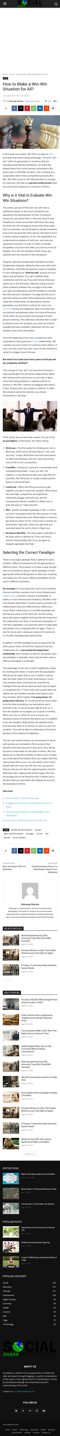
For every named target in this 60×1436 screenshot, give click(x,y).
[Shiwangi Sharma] (4, 101)
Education (7, 974)
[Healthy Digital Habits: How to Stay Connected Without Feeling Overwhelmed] (11, 1050)
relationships (9, 596)
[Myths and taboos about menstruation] (11, 1178)
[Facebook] (14, 108)
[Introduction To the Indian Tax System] (11, 1208)
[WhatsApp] (33, 108)
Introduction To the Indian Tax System (38, 1204)
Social (11, 74)
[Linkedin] (40, 108)
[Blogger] (16, 1411)
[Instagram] (37, 1411)
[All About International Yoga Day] (11, 1247)
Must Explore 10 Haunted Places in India (38, 1189)
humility (38, 830)
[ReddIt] (46, 108)
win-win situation (19, 838)
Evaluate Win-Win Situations (21, 830)
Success (40, 834)
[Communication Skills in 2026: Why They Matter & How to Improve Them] (11, 1035)
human (35, 341)
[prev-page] (4, 980)
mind (50, 154)
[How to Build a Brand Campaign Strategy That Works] (11, 1097)
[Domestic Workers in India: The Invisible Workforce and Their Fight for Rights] (11, 954)
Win (47, 834)
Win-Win (7, 838)
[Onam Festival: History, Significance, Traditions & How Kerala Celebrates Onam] (11, 1019)
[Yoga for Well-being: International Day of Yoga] (11, 1262)
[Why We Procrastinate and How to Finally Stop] (11, 1081)
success (7, 309)
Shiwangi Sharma (16, 101)
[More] (53, 108)
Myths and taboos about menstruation (38, 1174)
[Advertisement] (30, 39)
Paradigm (30, 834)
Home (5, 74)
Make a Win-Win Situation (13, 834)
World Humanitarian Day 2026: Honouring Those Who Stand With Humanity (36, 938)
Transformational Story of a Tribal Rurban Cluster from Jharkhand (44, 869)
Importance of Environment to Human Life (26, 820)
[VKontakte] (43, 1411)
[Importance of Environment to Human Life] (11, 1232)
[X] (21, 108)
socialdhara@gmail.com (24, 1391)
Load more (29, 1154)
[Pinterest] (27, 108)
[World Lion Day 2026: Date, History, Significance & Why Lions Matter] (11, 1143)
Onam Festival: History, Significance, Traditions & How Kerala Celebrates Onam (37, 1018)
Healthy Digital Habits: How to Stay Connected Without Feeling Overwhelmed (36, 1049)
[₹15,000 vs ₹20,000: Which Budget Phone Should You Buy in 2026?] (11, 1004)
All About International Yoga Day (35, 1242)
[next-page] (9, 980)
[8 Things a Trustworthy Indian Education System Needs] (11, 969)
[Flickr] (30, 1411)
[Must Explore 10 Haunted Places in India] (11, 1193)
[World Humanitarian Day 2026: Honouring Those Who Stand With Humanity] (11, 940)
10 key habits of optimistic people (22, 798)
